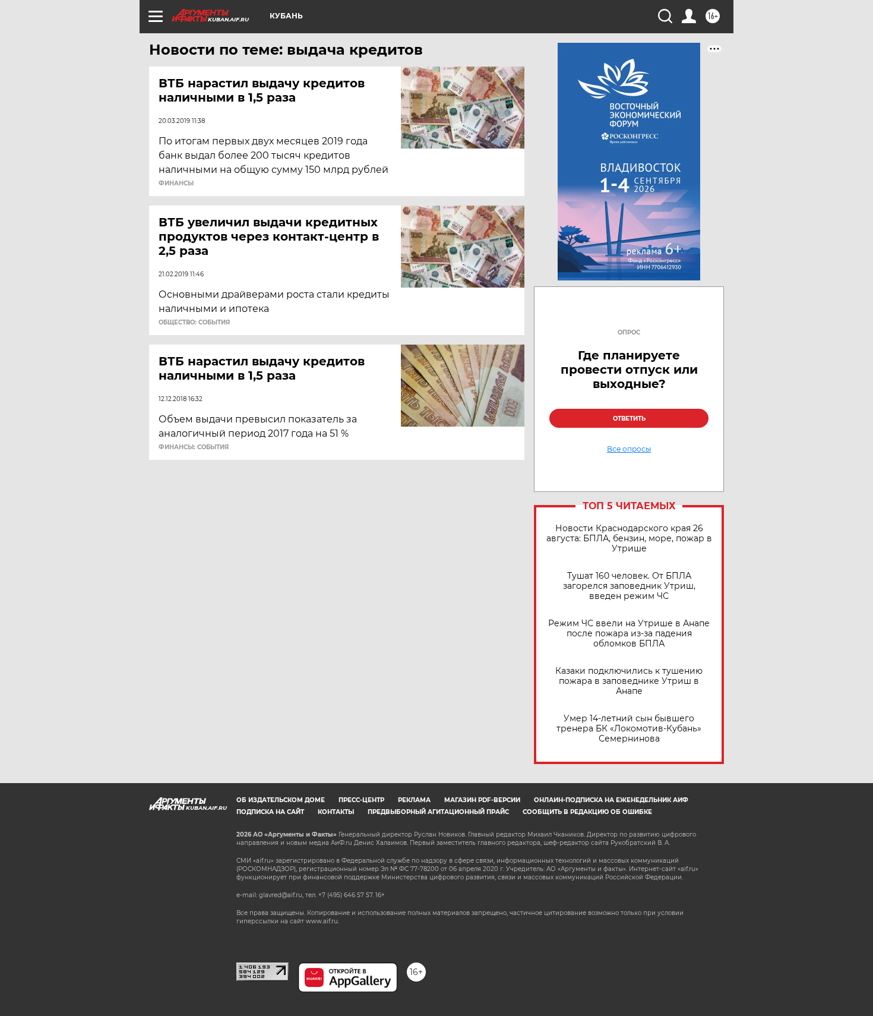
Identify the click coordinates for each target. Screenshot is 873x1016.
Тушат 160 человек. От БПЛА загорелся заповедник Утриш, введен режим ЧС (629, 586)
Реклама (414, 800)
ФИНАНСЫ (176, 184)
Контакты (336, 812)
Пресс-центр (361, 800)
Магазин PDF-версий (482, 800)
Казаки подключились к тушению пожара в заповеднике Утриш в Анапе (629, 681)
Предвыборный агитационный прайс (438, 812)
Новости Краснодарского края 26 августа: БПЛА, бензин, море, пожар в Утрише (629, 538)
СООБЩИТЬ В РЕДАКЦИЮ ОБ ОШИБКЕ (587, 812)
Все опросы (629, 449)
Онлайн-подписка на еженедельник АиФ (611, 800)
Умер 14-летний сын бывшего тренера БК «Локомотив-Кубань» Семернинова (628, 729)
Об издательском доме (280, 800)
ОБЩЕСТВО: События (194, 323)
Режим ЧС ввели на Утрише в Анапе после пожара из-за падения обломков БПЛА (629, 634)
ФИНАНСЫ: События (194, 447)
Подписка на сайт (270, 812)
